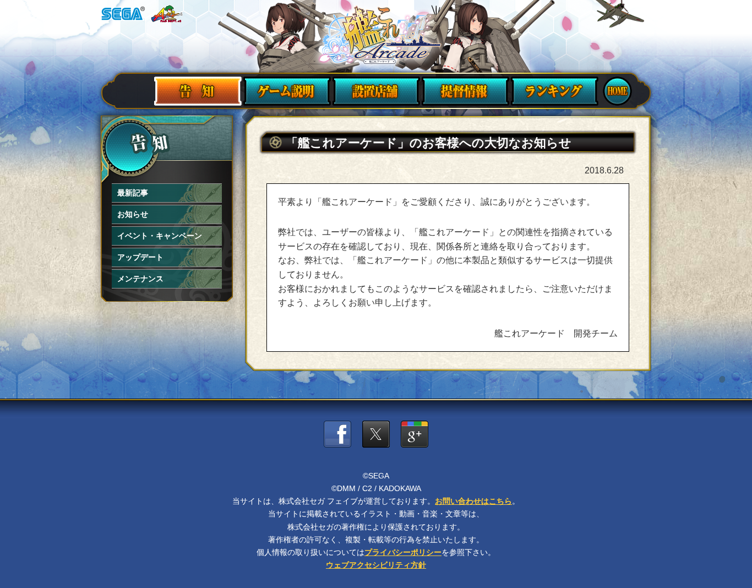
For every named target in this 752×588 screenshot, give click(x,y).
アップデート (140, 257)
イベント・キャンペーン (159, 235)
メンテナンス (140, 278)
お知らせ (132, 214)
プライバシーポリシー (403, 552)
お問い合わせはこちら (473, 501)
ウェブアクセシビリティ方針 (376, 564)
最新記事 (132, 192)
